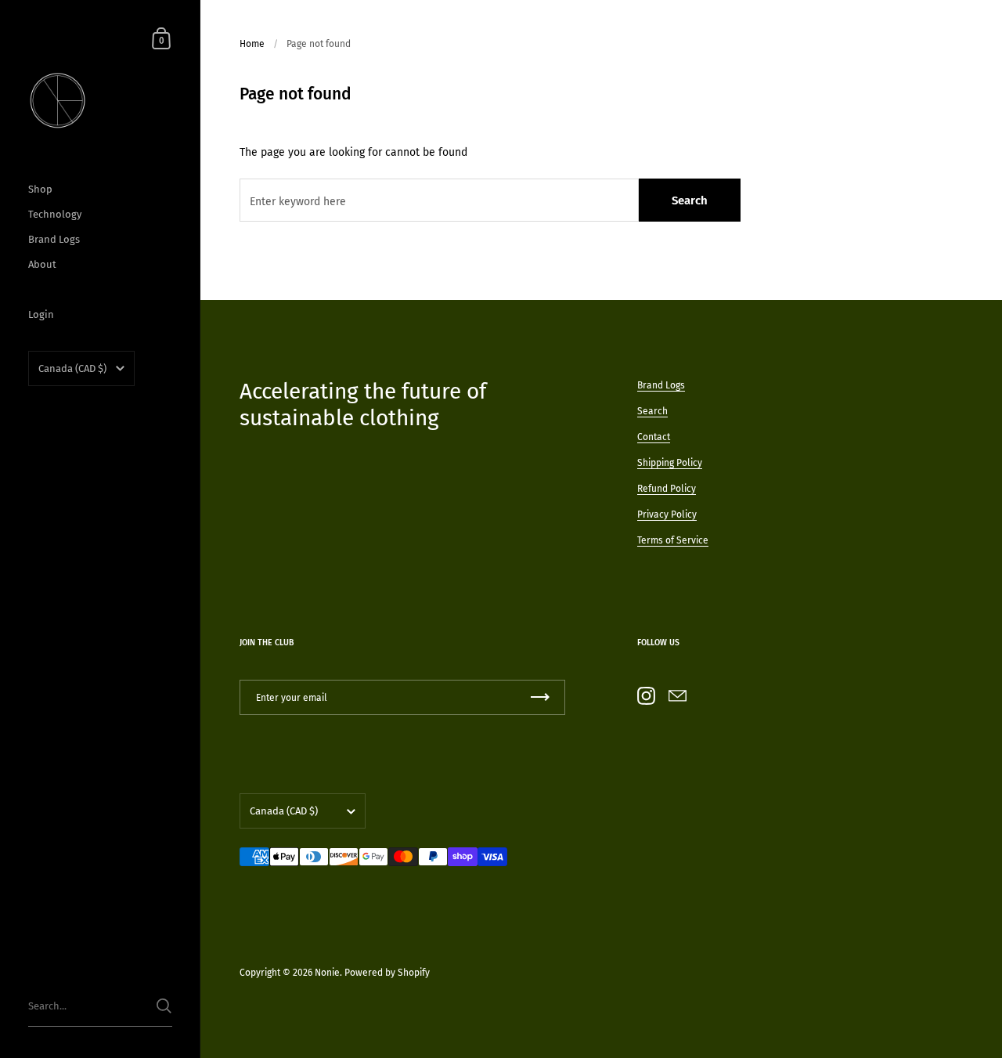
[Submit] (164, 1006)
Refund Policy (666, 488)
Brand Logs (661, 385)
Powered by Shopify (387, 972)
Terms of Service (672, 540)
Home (252, 43)
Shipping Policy (669, 462)
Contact (653, 437)
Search (690, 200)
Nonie (327, 972)
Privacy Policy (667, 514)
